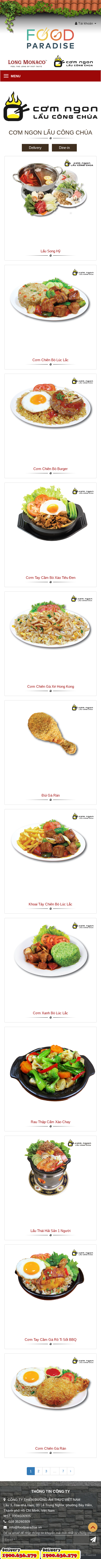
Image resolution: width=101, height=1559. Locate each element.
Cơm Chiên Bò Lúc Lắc (50, 360)
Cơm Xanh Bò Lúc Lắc (50, 1013)
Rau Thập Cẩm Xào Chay (50, 1122)
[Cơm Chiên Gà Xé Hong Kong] (50, 623)
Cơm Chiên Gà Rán (50, 1448)
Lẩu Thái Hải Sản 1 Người (50, 1231)
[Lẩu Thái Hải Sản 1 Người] (50, 1167)
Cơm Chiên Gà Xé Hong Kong (50, 686)
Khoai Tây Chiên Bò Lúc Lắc (50, 904)
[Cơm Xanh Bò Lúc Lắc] (50, 950)
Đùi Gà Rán (51, 795)
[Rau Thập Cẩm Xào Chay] (50, 1072)
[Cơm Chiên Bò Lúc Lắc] (50, 296)
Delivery (35, 148)
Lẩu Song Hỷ (51, 251)
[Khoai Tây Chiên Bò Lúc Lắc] (50, 841)
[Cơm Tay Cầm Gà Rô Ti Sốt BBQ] (50, 1276)
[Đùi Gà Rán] (50, 732)
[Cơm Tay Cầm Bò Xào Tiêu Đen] (50, 514)
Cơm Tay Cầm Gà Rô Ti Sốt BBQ (51, 1340)
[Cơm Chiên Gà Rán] (50, 1385)
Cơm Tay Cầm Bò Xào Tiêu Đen (50, 578)
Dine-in (64, 148)
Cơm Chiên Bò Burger (50, 469)
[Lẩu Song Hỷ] (50, 187)
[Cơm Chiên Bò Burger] (50, 405)
